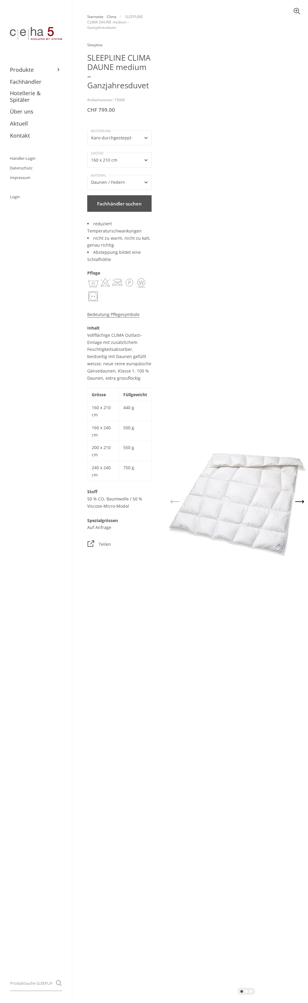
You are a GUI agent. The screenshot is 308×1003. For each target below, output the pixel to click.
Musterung (101, 131)
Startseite (95, 16)
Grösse (97, 153)
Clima (111, 16)
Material (98, 175)
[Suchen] (59, 983)
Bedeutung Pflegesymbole (113, 314)
